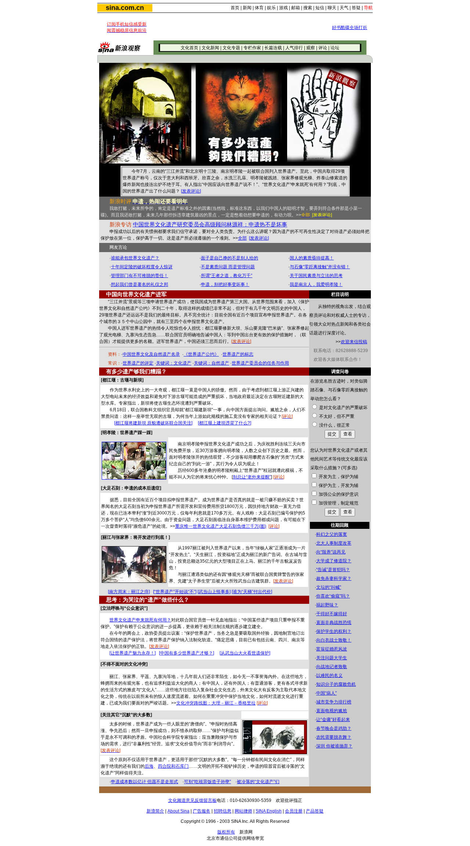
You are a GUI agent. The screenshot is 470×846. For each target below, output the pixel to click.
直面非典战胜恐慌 (333, 622)
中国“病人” (326, 693)
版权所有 (226, 832)
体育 (259, 7)
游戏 (283, 7)
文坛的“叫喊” (328, 587)
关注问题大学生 (331, 657)
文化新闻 (210, 47)
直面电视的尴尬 (331, 710)
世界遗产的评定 (138, 363)
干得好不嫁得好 (331, 613)
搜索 (307, 7)
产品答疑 (314, 811)
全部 (242, 238)
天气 (344, 7)
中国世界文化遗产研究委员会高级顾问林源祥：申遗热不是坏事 (210, 224)
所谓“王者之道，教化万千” (226, 275)
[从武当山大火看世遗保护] (245, 653)
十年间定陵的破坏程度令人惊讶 (142, 266)
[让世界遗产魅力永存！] (132, 653)
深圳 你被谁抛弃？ (334, 746)
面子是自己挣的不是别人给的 (229, 258)
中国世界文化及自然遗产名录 (151, 354)
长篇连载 (273, 47)
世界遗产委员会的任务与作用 (260, 363)
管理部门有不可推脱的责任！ (139, 275)
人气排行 (294, 47)
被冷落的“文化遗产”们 (258, 781)
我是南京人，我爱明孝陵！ (316, 284)
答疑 (356, 7)
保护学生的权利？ (333, 631)
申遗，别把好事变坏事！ (225, 284)
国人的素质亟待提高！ (312, 258)
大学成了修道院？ (333, 560)
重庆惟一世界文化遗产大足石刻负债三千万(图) (220, 526)
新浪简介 (155, 811)
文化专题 (231, 47)
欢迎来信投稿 (354, 341)
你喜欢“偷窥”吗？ (333, 596)
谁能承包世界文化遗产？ (135, 258)
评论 (322, 47)
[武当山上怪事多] (214, 591)
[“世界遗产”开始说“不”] (174, 591)
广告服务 (201, 811)
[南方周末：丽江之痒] (129, 591)
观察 (310, 47)
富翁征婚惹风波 (331, 649)
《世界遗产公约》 (201, 354)
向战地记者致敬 (331, 666)
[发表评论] (191, 191)
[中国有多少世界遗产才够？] (186, 653)
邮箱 (295, 7)
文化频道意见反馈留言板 (192, 800)
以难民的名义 (329, 675)
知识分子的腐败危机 (336, 684)
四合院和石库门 (173, 766)
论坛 (334, 47)
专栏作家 (252, 47)
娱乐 (271, 7)
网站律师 (243, 811)
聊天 (332, 7)
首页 (235, 7)
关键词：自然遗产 (211, 363)
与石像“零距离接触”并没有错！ (320, 266)
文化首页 (189, 47)
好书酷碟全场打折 (349, 27)
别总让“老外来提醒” (252, 477)
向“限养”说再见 (331, 552)
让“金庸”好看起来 (333, 719)
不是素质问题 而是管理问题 (228, 266)
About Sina (178, 811)
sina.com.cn (125, 7)
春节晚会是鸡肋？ (333, 728)
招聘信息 (222, 811)
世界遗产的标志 (238, 354)
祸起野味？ (327, 604)
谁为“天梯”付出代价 (252, 591)
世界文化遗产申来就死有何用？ (140, 620)
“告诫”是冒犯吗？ (333, 569)
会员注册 (294, 811)
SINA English (269, 811)
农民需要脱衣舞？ (333, 737)
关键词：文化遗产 (173, 363)
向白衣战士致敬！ (333, 640)
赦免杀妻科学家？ (333, 578)
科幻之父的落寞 (331, 534)
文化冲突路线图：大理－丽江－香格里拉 (216, 703)
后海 (149, 766)
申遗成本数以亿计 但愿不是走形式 (144, 781)
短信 (319, 7)
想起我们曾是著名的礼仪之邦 (139, 284)
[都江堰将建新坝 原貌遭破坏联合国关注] (153, 423)
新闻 (247, 7)
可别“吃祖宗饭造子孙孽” (207, 781)
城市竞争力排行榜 (333, 702)
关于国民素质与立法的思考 (316, 275)
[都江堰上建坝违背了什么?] (224, 423)
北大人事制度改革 (333, 543)
